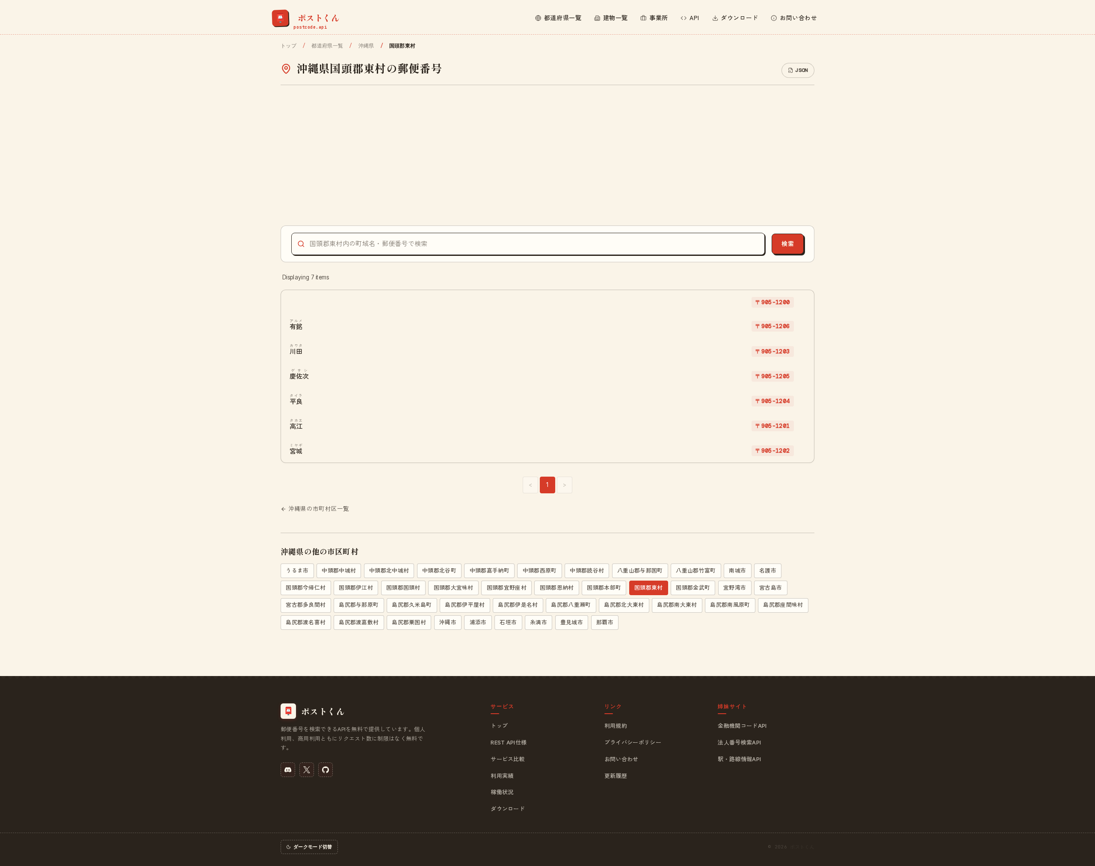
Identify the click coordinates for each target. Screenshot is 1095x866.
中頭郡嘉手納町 (489, 570)
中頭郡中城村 (339, 570)
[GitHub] (325, 769)
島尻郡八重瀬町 (571, 605)
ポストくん (802, 847)
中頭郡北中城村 (389, 570)
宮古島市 (770, 587)
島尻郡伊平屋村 (465, 605)
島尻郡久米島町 (412, 605)
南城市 (737, 570)
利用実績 (502, 775)
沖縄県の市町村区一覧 (318, 508)
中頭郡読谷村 (587, 570)
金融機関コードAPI (742, 725)
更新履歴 (615, 775)
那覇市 (604, 622)
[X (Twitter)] (306, 769)
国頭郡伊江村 (356, 587)
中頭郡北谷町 (439, 570)
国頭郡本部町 (604, 587)
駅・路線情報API (739, 759)
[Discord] (288, 769)
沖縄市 (447, 622)
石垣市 (508, 622)
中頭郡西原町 (540, 570)
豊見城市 (571, 622)
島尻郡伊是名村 (518, 605)
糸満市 (538, 622)
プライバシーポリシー (632, 742)
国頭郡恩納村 (557, 587)
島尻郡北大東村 (624, 605)
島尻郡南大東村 (677, 605)
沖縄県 (366, 45)
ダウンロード (508, 808)
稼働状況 (502, 792)
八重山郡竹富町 (696, 570)
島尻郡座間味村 (783, 605)
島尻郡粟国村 (409, 622)
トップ (288, 45)
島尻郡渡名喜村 (306, 622)
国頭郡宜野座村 (507, 587)
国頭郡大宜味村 (454, 587)
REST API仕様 (509, 742)
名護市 (767, 570)
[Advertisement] (547, 155)
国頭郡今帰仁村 (306, 587)
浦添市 (478, 622)
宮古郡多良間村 (306, 605)
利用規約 (615, 725)
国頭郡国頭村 (403, 587)
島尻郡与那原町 (359, 605)
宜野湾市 (734, 587)
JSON (801, 70)
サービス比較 (508, 759)
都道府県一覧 (327, 45)
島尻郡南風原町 (730, 605)
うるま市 (297, 570)
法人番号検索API (739, 742)
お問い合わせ (621, 759)
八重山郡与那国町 (640, 570)
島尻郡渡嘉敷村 (359, 622)
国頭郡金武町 (693, 587)
